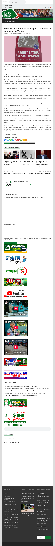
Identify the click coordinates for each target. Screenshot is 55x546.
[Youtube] (50, 7)
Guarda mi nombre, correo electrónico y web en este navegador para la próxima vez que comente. (27, 239)
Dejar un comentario (26, 33)
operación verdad (24, 143)
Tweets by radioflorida (9, 438)
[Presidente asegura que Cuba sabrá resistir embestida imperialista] (43, 159)
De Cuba (5, 26)
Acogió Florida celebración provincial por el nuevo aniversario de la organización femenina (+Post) (27, 388)
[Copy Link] (23, 140)
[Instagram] (48, 7)
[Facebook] (47, 7)
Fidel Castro (16, 143)
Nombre (6, 218)
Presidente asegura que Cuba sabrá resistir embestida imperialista (42, 163)
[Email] (21, 140)
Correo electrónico (10, 224)
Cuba (11, 143)
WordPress (44, 544)
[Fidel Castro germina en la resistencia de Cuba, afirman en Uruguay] (11, 159)
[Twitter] (8, 140)
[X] (45, 7)
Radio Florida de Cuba (16, 544)
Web (5, 230)
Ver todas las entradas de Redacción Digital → (23, 184)
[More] (26, 140)
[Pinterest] (18, 140)
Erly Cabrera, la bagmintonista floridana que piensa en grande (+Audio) (21, 386)
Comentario (7, 200)
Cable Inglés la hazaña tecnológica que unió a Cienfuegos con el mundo (21, 395)
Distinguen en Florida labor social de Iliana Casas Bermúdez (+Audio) (20, 390)
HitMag (49, 544)
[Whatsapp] (10, 140)
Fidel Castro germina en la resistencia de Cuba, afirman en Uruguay (11, 163)
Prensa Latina (32, 143)
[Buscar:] (44, 537)
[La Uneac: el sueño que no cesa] (27, 159)
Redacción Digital (17, 33)
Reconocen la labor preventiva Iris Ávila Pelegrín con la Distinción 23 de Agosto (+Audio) (25, 393)
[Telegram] (13, 140)
